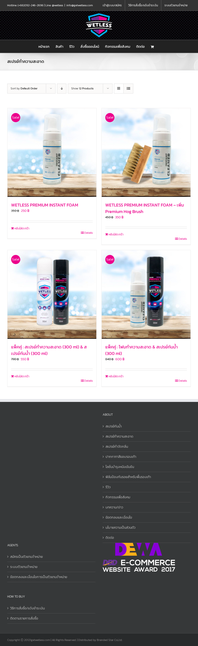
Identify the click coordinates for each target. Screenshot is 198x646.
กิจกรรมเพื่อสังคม (118, 497)
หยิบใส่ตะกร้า (21, 228)
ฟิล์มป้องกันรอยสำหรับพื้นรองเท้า (128, 477)
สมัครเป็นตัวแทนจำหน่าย (26, 556)
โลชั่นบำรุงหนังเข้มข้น (120, 466)
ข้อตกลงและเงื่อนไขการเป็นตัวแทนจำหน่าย (38, 576)
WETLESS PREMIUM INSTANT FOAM (44, 205)
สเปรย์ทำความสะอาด (119, 436)
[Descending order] (61, 88)
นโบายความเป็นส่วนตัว (120, 527)
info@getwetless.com (79, 5)
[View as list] (128, 88)
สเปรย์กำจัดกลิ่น (117, 446)
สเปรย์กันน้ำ (114, 426)
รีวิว (108, 487)
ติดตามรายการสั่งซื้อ (24, 618)
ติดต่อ (110, 537)
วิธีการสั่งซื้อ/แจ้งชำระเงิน (27, 608)
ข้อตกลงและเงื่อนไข (119, 517)
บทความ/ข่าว (114, 507)
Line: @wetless (54, 5)
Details (88, 233)
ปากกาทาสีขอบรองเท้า (121, 456)
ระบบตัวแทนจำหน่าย (23, 566)
